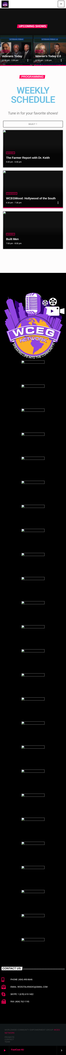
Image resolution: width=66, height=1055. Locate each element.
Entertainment (11, 193)
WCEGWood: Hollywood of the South (31, 198)
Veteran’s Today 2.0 (48, 56)
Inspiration (10, 153)
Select (33, 124)
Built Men (12, 239)
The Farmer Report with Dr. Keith (28, 157)
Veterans (5, 51)
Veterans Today (12, 56)
